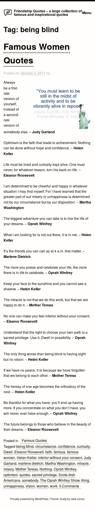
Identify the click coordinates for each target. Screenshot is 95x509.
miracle (83, 463)
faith (48, 451)
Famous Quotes (34, 440)
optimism (11, 474)
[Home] (8, 15)
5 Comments (70, 486)
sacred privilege (44, 474)
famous (59, 451)
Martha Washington (60, 463)
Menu (86, 12)
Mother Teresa (26, 469)
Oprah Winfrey (65, 469)
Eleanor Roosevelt (29, 451)
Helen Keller (26, 457)
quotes (24, 474)
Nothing (46, 469)
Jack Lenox (77, 499)
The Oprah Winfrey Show (60, 480)
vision (30, 486)
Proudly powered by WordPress (29, 499)
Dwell (8, 451)
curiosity (83, 446)
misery (9, 469)
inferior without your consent (60, 457)
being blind (25, 446)
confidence (66, 446)
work (53, 486)
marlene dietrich (30, 463)
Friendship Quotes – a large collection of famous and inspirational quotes (48, 12)
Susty (63, 499)
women (42, 486)
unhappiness (14, 486)
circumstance (45, 446)
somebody (30, 480)
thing (85, 480)
